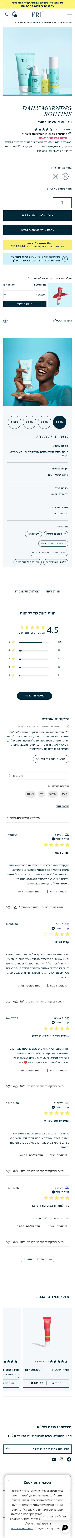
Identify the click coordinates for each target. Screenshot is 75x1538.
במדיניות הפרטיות (22, 1528)
